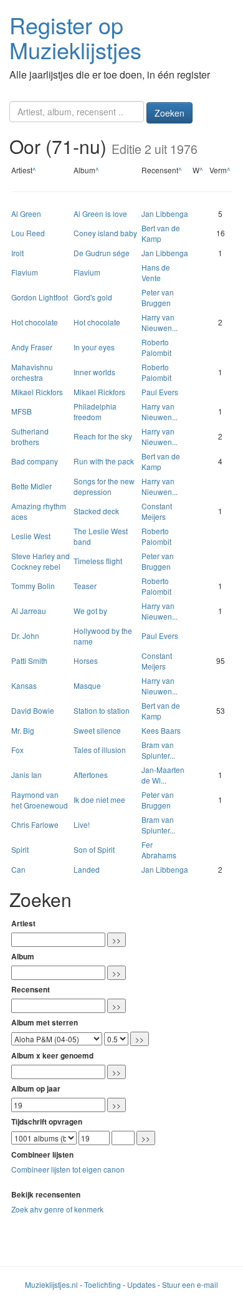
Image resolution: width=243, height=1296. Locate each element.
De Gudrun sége (102, 252)
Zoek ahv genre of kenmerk (57, 1209)
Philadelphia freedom (95, 411)
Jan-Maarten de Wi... (162, 774)
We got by (90, 610)
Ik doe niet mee (99, 799)
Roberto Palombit (156, 347)
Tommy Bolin (33, 585)
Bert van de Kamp (160, 233)
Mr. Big (22, 730)
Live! (82, 824)
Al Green (26, 213)
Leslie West (30, 535)
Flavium (24, 272)
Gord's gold (93, 297)
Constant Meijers (156, 511)
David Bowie (32, 710)
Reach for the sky (103, 436)
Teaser (85, 585)
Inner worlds (94, 372)
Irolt (17, 252)
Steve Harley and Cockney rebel (40, 561)
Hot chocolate (34, 322)
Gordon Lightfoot (39, 297)
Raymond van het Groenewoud (39, 799)
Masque (87, 685)
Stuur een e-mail (190, 1284)
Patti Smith (29, 660)
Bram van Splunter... (158, 750)
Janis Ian (26, 774)
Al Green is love (100, 213)
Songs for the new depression (104, 486)
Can (18, 869)
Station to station (102, 710)
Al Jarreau (28, 610)
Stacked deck (96, 511)
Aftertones (91, 774)
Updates (141, 1284)
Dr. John (25, 635)
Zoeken (169, 113)
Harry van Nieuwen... (159, 322)
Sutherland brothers (30, 436)
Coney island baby (105, 233)
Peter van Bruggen (157, 297)
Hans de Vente (155, 272)
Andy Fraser (31, 347)
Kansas (24, 685)
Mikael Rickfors (37, 391)
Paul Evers (159, 391)
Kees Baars (161, 730)
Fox (17, 749)
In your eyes (94, 347)
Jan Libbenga (164, 213)
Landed (87, 869)
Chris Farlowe (35, 824)
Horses (86, 660)
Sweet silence (97, 730)
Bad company (34, 461)
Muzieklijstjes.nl (51, 1284)
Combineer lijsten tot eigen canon (68, 1169)
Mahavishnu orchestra (32, 372)
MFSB (21, 411)
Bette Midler (31, 486)
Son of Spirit (94, 849)
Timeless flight (98, 560)
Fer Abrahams (158, 849)
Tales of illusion (100, 749)
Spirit (20, 849)
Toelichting (102, 1284)
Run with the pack (104, 461)
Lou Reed (28, 233)
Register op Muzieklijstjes (75, 37)
